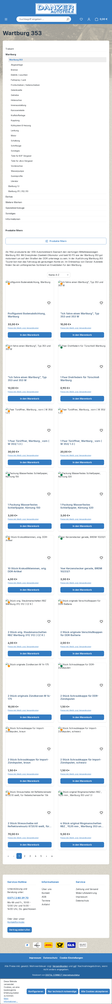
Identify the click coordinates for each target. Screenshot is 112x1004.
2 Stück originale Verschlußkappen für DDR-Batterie (81, 634)
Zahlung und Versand (87, 889)
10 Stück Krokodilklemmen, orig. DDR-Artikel (27, 570)
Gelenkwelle (16, 90)
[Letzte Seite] (52, 856)
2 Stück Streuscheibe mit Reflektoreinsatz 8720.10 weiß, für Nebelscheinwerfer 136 (28, 825)
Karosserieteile (17, 110)
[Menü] (6, 19)
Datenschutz (82, 900)
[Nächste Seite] (46, 856)
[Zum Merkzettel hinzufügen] (49, 303)
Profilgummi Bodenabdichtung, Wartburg (27, 315)
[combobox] (40, 19)
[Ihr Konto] (89, 19)
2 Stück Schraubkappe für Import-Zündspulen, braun (28, 761)
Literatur (14, 181)
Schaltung (15, 140)
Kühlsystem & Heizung (21, 125)
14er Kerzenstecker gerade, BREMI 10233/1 (81, 570)
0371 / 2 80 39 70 (18, 897)
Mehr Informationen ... (11, 1000)
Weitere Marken (13, 202)
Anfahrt (46, 904)
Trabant (9, 48)
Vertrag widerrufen (19, 929)
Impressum (81, 896)
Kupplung (15, 120)
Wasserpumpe (17, 171)
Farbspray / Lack (18, 80)
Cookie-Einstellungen (71, 957)
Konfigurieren (35, 991)
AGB (44, 896)
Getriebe (15, 95)
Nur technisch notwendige (62, 991)
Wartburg (10, 54)
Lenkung (15, 130)
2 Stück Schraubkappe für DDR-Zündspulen (79, 697)
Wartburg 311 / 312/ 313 (18, 191)
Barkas (9, 196)
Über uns (46, 889)
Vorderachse (17, 166)
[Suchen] (68, 19)
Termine (46, 900)
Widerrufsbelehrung (86, 893)
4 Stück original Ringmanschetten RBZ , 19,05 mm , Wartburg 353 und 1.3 (81, 825)
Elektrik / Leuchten (19, 75)
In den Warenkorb (29, 335)
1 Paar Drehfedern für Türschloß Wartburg (79, 379)
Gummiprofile (17, 176)
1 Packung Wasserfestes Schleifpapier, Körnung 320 (76, 506)
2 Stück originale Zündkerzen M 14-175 (29, 697)
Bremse (14, 70)
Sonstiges (15, 151)
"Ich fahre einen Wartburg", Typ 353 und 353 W (79, 315)
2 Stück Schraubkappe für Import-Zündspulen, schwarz (80, 761)
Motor (13, 135)
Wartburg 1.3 (13, 186)
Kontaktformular (15, 922)
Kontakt (46, 893)
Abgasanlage (17, 65)
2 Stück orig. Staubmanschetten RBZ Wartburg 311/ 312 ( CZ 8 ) (27, 634)
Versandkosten (60, 966)
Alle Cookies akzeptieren (94, 991)
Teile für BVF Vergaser (21, 156)
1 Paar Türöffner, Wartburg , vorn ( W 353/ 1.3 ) (28, 442)
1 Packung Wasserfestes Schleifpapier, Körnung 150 (24, 506)
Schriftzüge (16, 146)
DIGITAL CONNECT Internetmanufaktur (62, 975)
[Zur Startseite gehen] (56, 8)
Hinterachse (16, 100)
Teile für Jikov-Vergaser (22, 161)
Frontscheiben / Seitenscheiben (25, 85)
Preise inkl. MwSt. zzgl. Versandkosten (23, 328)
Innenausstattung (18, 105)
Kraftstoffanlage (18, 115)
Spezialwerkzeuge (14, 207)
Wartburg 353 (16, 60)
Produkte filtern (58, 241)
